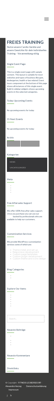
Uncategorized (18, 167)
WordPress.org (20, 192)
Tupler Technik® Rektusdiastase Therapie (29, 337)
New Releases (20, 275)
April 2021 (13, 143)
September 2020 (30, 143)
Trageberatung (20, 342)
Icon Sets (17, 297)
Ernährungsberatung (23, 344)
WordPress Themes (22, 306)
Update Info (19, 278)
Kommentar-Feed (21, 190)
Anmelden (18, 185)
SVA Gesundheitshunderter (26, 340)
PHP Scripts (18, 299)
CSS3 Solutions (20, 295)
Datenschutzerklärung (36, 386)
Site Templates (20, 301)
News (12, 162)
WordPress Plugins (22, 303)
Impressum (13, 389)
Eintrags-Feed (20, 188)
